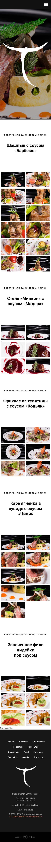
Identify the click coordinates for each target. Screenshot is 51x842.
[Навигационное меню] (46, 4)
